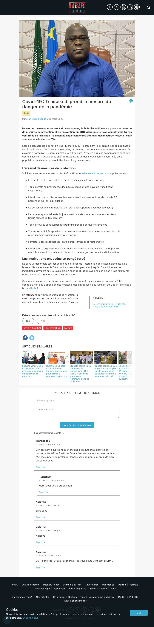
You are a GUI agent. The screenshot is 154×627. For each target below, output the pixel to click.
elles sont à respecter (94, 173)
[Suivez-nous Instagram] (137, 7)
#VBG (15, 584)
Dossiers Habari (51, 584)
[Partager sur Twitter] (32, 338)
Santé (26, 113)
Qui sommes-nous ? (22, 597)
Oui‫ (139, 612)
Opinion (122, 584)
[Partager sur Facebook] (25, 338)
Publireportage (42, 588)
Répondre (40, 467)
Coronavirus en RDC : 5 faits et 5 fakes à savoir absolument (109, 305)
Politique (133, 584)
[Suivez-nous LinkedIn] (130, 7)
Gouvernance (91, 584)
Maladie (68, 328)
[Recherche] (148, 7)
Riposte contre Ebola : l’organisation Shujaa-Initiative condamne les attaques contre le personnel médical (105, 371)
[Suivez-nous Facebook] (110, 7)
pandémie (30, 288)
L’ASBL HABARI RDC (128, 597)
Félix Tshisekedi (52, 328)
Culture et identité (30, 584)
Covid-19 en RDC (32, 328)
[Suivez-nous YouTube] (123, 7)
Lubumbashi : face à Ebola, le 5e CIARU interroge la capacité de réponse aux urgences (32, 371)
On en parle (59, 597)
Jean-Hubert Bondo (36, 119)
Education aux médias (75, 600)
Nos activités (42, 597)
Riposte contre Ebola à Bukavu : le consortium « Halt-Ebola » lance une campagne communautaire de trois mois (80, 374)
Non (43, 320)
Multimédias (108, 584)
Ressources (59, 588)
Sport (113, 588)
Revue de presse (77, 588)
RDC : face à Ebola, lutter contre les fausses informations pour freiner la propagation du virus (57, 371)
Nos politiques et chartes (101, 597)
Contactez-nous (76, 597)
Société (103, 588)
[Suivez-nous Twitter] (116, 7)
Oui (28, 320)
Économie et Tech (72, 584)
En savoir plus (30, 617)
